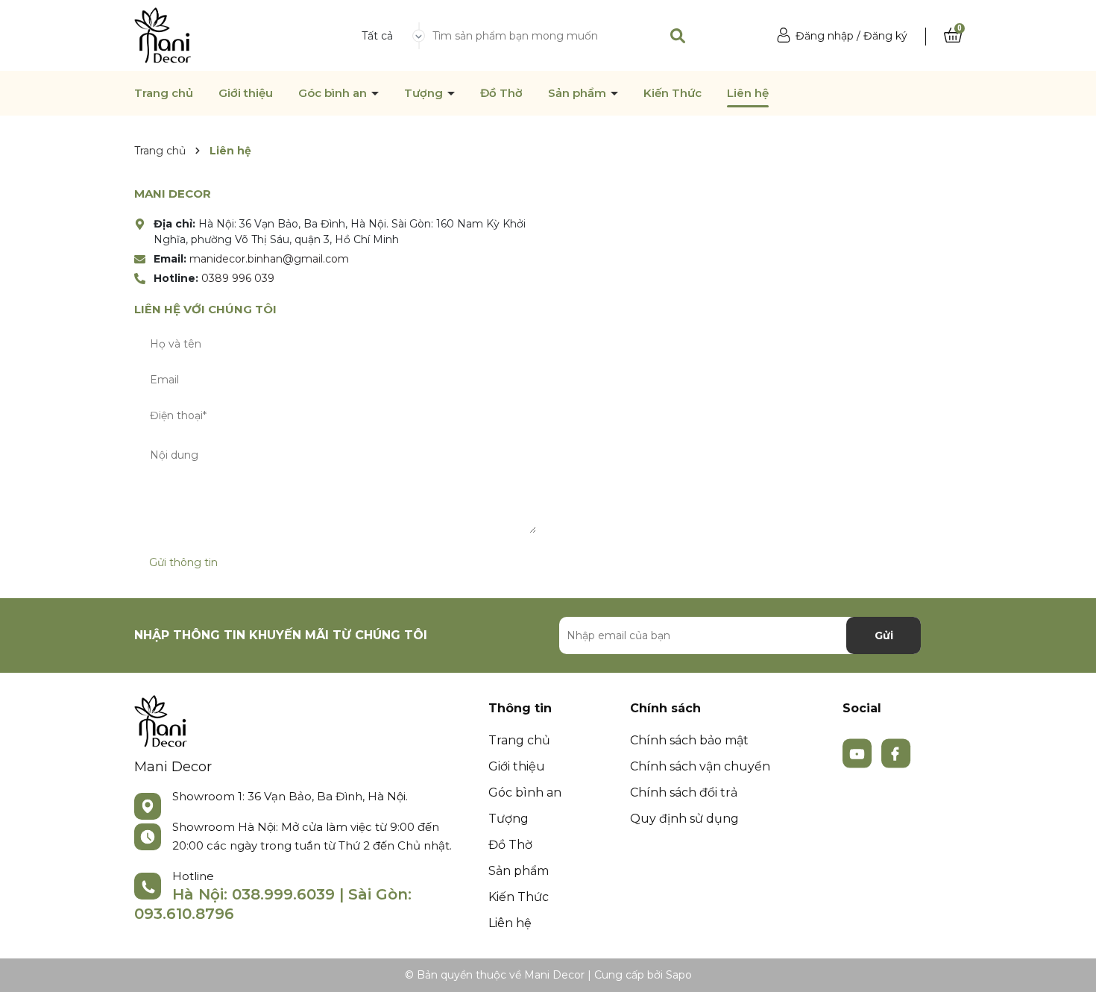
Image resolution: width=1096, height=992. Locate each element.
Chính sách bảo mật (689, 740)
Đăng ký (885, 36)
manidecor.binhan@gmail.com (269, 259)
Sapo (679, 975)
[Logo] (162, 34)
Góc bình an (334, 93)
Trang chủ (163, 93)
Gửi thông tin (183, 562)
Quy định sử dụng (684, 819)
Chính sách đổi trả (683, 792)
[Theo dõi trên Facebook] (896, 752)
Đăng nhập (825, 36)
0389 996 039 (237, 278)
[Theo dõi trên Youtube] (859, 752)
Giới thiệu (245, 93)
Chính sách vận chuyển (700, 766)
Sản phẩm (578, 93)
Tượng (425, 93)
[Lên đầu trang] (1070, 966)
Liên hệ (748, 93)
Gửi (884, 635)
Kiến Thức (672, 93)
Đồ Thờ (501, 93)
